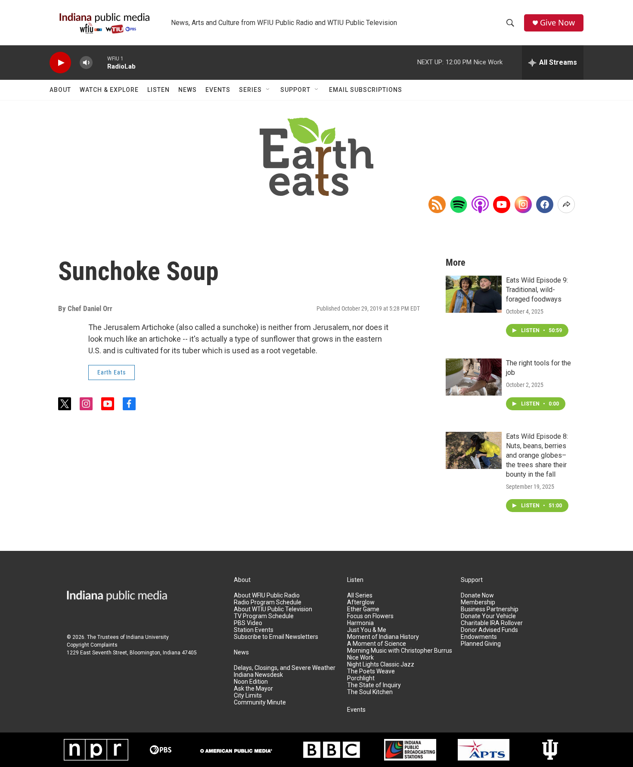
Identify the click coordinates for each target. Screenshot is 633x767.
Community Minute (260, 702)
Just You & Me (366, 630)
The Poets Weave (371, 671)
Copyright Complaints (92, 645)
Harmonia (360, 623)
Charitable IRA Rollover (492, 623)
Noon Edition (251, 682)
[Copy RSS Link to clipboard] (437, 204)
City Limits (248, 695)
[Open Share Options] (566, 204)
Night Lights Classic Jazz (380, 664)
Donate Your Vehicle (488, 616)
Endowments (479, 637)
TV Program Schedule (264, 616)
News (187, 89)
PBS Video (248, 623)
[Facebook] (544, 204)
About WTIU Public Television (273, 609)
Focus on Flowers (370, 616)
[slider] (100, 62)
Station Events (253, 630)
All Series (359, 595)
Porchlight (361, 678)
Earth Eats (111, 372)
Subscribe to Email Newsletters (276, 637)
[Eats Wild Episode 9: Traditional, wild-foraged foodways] (474, 294)
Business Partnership (489, 609)
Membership (478, 602)
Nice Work (360, 657)
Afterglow (361, 602)
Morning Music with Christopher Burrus (399, 651)
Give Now (557, 22)
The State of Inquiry (374, 685)
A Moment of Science (376, 644)
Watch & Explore (109, 89)
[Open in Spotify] (458, 204)
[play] (60, 63)
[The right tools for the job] (474, 377)
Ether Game (363, 609)
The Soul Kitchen (370, 692)
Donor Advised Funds (489, 630)
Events (217, 89)
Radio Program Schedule (267, 602)
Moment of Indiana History (383, 637)
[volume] (86, 62)
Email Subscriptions (365, 89)
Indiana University (147, 637)
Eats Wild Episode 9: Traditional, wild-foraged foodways (537, 289)
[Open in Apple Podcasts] (480, 204)
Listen (158, 89)
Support (295, 89)
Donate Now (477, 595)
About (60, 89)
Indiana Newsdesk (258, 675)
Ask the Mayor (253, 688)
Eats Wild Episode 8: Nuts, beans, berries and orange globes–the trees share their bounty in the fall (537, 455)
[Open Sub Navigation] (268, 89)
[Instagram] (523, 204)
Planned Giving (481, 644)
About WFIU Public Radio (267, 595)
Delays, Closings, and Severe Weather (284, 668)
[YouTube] (501, 204)
